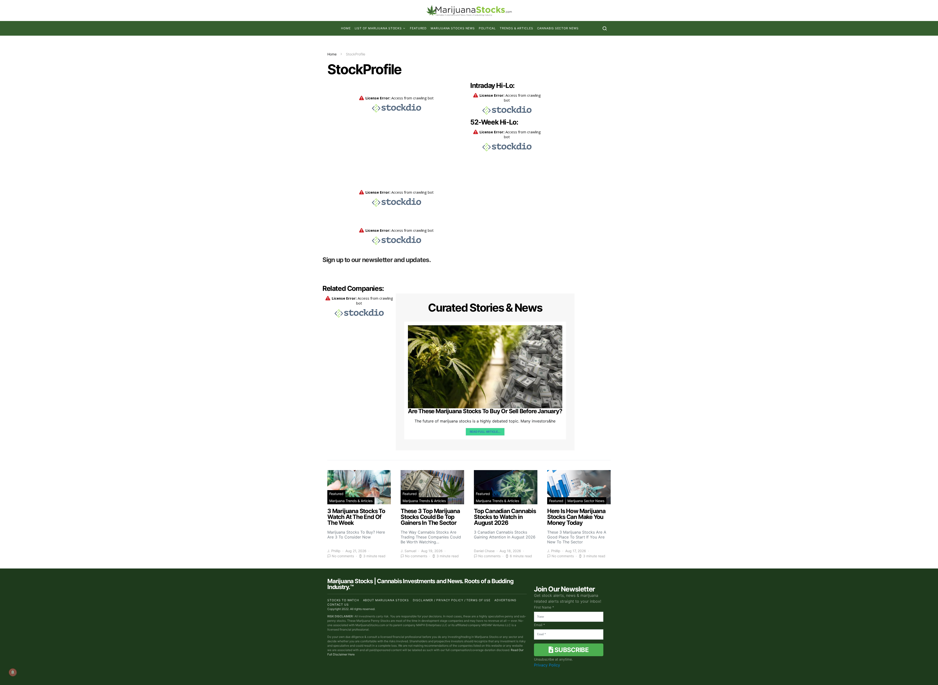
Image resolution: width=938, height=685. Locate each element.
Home (346, 28)
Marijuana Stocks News (453, 28)
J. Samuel (408, 551)
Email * (539, 625)
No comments (343, 556)
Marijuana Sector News (585, 501)
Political (487, 28)
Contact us (338, 604)
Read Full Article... (485, 431)
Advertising (505, 600)
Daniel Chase (484, 551)
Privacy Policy (547, 665)
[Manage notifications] (13, 672)
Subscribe (571, 649)
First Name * (544, 607)
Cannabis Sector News (558, 28)
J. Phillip (334, 551)
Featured (418, 28)
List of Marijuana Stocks (378, 28)
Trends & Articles (516, 28)
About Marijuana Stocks (386, 600)
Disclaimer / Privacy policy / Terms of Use (451, 600)
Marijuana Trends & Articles (351, 501)
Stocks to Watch (343, 600)
